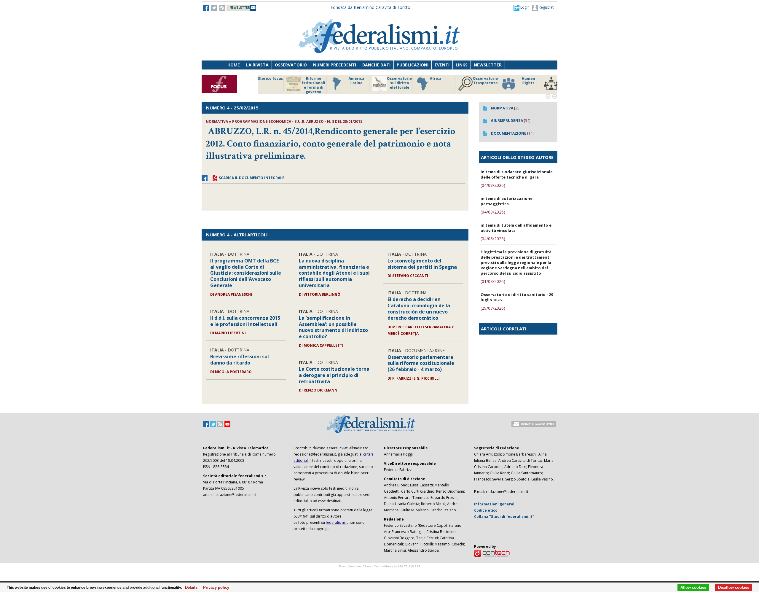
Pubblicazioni (412, 65)
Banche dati (376, 65)
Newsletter (488, 65)
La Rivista (257, 65)
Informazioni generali (495, 504)
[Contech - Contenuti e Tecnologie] (492, 553)
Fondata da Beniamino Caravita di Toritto (370, 7)
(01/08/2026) (493, 281)
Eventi (442, 65)
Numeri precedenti (334, 65)
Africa (365, 78)
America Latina (286, 80)
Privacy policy (214, 587)
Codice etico (486, 510)
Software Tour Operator (379, 573)
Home (233, 65)
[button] (521, 7)
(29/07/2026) (493, 308)
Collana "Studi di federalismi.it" (504, 516)
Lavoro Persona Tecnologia (500, 83)
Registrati (546, 7)
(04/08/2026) (493, 185)
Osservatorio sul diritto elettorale (329, 83)
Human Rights (458, 80)
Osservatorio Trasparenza (415, 80)
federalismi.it (337, 522)
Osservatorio (291, 65)
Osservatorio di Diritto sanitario (544, 83)
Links (462, 65)
